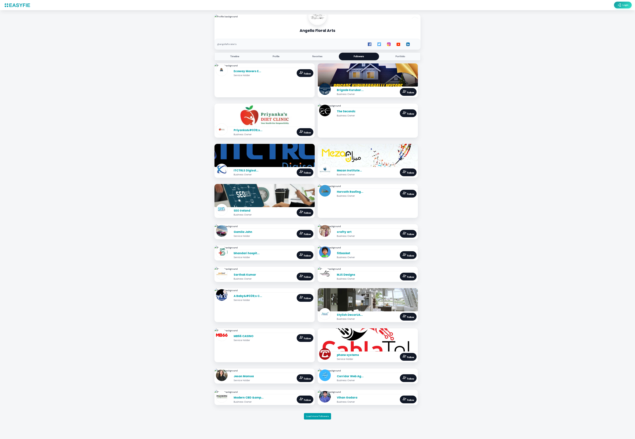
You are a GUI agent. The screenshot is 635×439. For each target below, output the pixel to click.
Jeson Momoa (244, 376)
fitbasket (343, 253)
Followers (359, 56)
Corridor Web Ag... (350, 376)
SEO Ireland (242, 211)
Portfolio (400, 56)
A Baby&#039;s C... (248, 296)
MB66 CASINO (244, 336)
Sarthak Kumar (245, 275)
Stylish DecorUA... (350, 315)
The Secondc (346, 111)
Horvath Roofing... (350, 192)
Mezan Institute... (349, 170)
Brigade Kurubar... (350, 90)
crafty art (344, 232)
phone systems (348, 355)
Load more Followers (317, 416)
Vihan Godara (347, 398)
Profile (276, 56)
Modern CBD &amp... (249, 398)
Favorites (317, 56)
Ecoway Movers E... (247, 71)
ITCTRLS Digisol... (246, 170)
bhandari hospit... (247, 253)
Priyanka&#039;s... (248, 130)
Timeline (234, 56)
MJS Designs (346, 275)
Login (622, 5)
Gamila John (243, 232)
